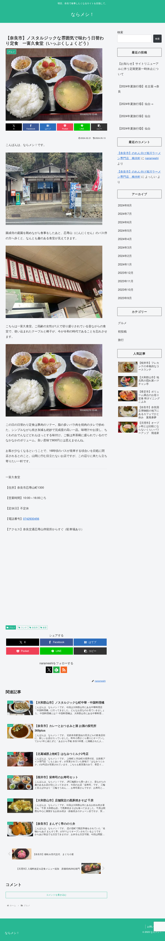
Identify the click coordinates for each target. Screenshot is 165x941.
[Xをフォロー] (49, 670)
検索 (120, 32)
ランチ (24, 627)
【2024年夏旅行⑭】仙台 (134, 116)
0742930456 (31, 518)
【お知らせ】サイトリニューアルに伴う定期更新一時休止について (138, 68)
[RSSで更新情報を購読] (64, 670)
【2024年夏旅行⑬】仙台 (134, 128)
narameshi (152, 158)
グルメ (12, 627)
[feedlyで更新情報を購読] (56, 670)
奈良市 (35, 627)
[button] (99, 127)
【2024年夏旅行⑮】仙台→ (135, 104)
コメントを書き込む (56, 895)
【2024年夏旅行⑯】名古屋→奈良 (138, 88)
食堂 (45, 627)
